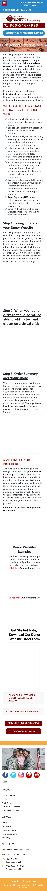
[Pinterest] (29, 775)
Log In (4, 823)
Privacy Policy (16, 881)
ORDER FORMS (11, 10)
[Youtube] (37, 775)
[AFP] (5, 782)
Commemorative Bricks (12, 810)
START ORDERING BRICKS (23, 731)
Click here (15, 568)
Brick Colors (7, 803)
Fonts (4, 799)
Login (24, 10)
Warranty (6, 838)
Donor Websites (9, 830)
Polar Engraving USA (18, 197)
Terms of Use (30, 881)
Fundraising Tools (9, 834)
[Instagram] (21, 775)
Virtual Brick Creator (11, 807)
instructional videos (13, 94)
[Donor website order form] (24, 666)
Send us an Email (13, 862)
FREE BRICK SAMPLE (24, 33)
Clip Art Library (8, 796)
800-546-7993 (24, 26)
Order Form (7, 826)
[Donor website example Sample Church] (24, 581)
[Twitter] (13, 775)
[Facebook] (5, 775)
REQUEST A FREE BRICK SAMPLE (23, 723)
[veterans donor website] (24, 611)
